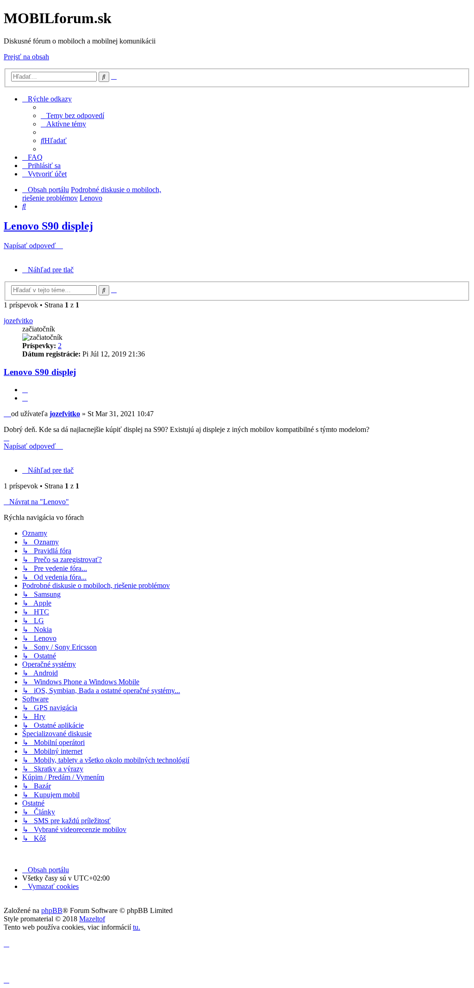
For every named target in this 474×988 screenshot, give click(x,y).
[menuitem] (72, 115)
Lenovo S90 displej (48, 226)
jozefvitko (18, 321)
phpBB (51, 910)
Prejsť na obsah (26, 57)
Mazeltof (92, 919)
